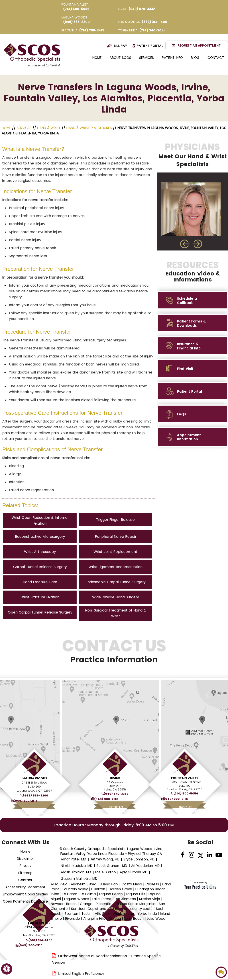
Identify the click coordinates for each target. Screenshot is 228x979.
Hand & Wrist (49, 127)
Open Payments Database (25, 901)
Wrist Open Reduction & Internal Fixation (40, 520)
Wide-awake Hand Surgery (115, 597)
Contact (216, 57)
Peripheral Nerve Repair (115, 536)
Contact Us (114, 651)
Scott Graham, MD (111, 865)
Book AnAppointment (116, 809)
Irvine (115, 778)
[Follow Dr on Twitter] (200, 855)
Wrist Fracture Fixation (39, 597)
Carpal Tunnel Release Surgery (40, 566)
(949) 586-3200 (76, 22)
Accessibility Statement (25, 887)
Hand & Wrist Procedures (89, 127)
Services (146, 57)
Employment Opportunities (25, 894)
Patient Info (172, 57)
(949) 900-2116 (26, 801)
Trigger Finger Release (115, 519)
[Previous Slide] (184, 244)
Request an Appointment (199, 45)
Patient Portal (150, 45)
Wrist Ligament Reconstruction (115, 566)
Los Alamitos (39, 923)
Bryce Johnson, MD (139, 859)
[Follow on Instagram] (191, 855)
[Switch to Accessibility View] (6, 969)
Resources (192, 271)
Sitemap (25, 872)
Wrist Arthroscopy (40, 551)
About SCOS (120, 57)
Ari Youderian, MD (145, 865)
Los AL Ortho (105, 872)
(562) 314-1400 (154, 22)
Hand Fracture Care (40, 582)
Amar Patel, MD (73, 859)
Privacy (25, 865)
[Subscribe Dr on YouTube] (218, 855)
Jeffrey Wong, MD (105, 859)
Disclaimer (25, 858)
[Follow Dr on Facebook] (182, 855)
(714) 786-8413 (91, 30)
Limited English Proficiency (81, 973)
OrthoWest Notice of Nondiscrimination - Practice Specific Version (106, 959)
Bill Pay (120, 45)
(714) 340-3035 (152, 30)
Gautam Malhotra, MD (79, 878)
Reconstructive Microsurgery (40, 536)
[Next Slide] (198, 244)
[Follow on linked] (209, 855)
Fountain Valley (184, 778)
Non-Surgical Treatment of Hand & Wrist (115, 613)
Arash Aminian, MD (76, 872)
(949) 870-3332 (142, 9)
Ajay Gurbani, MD (133, 872)
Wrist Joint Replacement (115, 551)
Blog (195, 57)
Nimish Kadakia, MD (76, 865)
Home (97, 57)
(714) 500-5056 (76, 9)
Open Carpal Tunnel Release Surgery (40, 612)
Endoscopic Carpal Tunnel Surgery (116, 582)
